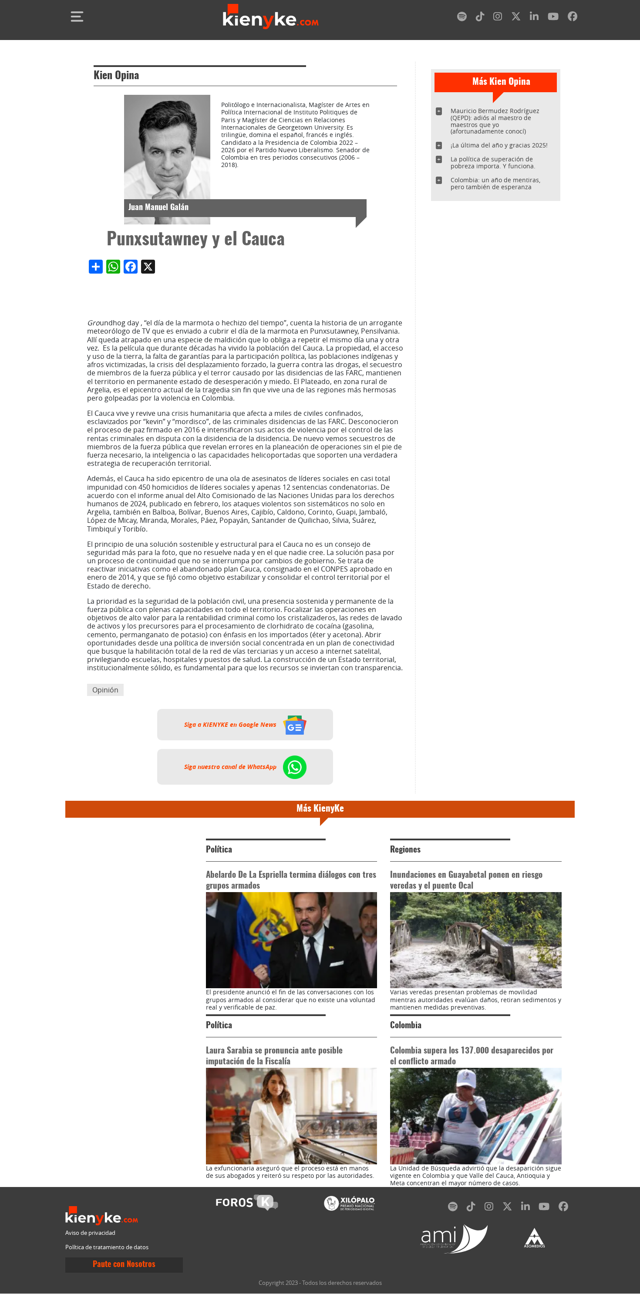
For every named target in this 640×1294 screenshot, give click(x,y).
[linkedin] (534, 18)
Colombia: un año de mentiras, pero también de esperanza (495, 183)
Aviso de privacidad (90, 1233)
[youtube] (553, 18)
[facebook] (572, 18)
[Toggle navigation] (77, 16)
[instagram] (497, 18)
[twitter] (516, 18)
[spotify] (462, 18)
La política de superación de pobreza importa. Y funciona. (493, 162)
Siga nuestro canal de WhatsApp (231, 766)
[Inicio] (270, 16)
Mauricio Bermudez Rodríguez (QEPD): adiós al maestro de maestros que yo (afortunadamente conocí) (495, 121)
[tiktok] (480, 18)
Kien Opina (116, 76)
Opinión (105, 690)
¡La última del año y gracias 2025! (499, 145)
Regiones (405, 850)
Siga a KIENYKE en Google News (231, 724)
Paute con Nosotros (124, 1265)
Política (219, 850)
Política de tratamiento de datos (106, 1247)
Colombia (405, 1026)
